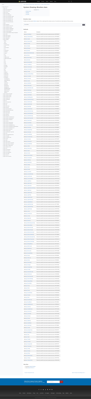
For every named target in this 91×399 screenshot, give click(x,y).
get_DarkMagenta (29, 97)
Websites (51, 1)
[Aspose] (22, 1)
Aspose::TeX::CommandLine (7, 9)
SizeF (5, 70)
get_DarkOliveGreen (29, 99)
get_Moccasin (28, 250)
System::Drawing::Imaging (7, 95)
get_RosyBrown (28, 299)
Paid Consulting (58, 393)
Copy (83, 24)
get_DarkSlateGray (29, 115)
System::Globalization (6, 99)
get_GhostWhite (28, 143)
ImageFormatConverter (7, 58)
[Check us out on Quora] (47, 389)
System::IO (5, 100)
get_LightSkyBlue (29, 201)
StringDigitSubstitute (7, 88)
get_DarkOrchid (28, 104)
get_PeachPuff (28, 283)
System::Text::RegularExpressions (8, 134)
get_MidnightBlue (29, 243)
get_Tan (27, 334)
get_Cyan (27, 80)
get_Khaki (27, 169)
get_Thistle (28, 339)
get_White (27, 353)
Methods (27, 12)
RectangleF (6, 66)
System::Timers (5, 138)
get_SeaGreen (28, 311)
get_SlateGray (28, 325)
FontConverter (6, 50)
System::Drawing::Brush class (29, 372)
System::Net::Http (6, 107)
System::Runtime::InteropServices (8, 118)
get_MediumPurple (29, 229)
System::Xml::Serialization (7, 152)
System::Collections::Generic (7, 27)
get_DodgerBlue (29, 129)
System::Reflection (6, 114)
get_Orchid (28, 269)
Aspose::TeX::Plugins (6, 13)
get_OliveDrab (28, 262)
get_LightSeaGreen (29, 199)
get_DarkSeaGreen (29, 111)
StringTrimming (6, 91)
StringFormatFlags (7, 89)
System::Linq (5, 103)
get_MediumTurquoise (30, 239)
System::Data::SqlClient (6, 36)
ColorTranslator (6, 47)
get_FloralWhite (28, 134)
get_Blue (27, 55)
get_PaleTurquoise (29, 276)
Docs (37, 393)
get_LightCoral (28, 183)
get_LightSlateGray (29, 204)
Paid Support (53, 393)
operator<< (5, 92)
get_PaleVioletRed (29, 278)
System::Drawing (5, 39)
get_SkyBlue (28, 320)
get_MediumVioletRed (30, 241)
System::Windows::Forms (7, 146)
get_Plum (27, 290)
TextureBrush (6, 77)
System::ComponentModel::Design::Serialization (10, 32)
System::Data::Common (7, 35)
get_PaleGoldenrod (29, 271)
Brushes (5, 43)
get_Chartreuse (28, 66)
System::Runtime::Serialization (8, 119)
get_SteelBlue (28, 332)
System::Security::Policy (7, 130)
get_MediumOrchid (29, 227)
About (55, 1)
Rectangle (5, 65)
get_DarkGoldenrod (29, 87)
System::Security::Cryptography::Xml (8, 127)
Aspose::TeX (5, 8)
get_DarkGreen (28, 92)
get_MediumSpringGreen (30, 236)
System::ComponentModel (7, 31)
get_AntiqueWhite (29, 36)
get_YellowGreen (29, 360)
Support (47, 1)
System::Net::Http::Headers (7, 108)
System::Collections (6, 24)
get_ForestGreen (29, 136)
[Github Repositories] (49, 389)
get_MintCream (28, 246)
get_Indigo (28, 164)
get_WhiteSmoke (29, 355)
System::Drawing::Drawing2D (7, 93)
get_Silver (27, 318)
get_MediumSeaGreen (30, 232)
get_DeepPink (28, 122)
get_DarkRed (28, 106)
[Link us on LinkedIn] (43, 389)
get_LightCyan (28, 185)
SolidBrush (35, 21)
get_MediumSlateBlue (29, 234)
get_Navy (27, 255)
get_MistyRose (28, 248)
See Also (27, 14)
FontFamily (6, 51)
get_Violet (27, 348)
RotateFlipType (6, 85)
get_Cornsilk (28, 76)
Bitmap (5, 40)
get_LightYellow (28, 208)
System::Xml (5, 148)
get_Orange (28, 264)
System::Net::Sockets (6, 112)
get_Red (27, 297)
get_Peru (27, 285)
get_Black (27, 50)
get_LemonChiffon (29, 178)
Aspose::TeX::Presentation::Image (8, 16)
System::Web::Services (6, 141)
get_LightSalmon (29, 197)
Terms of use (52, 397)
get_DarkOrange (29, 101)
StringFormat (6, 73)
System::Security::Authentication (8, 122)
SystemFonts (6, 76)
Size (4, 69)
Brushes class (28, 11)
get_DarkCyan (28, 85)
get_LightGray (28, 190)
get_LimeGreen (28, 213)
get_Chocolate (28, 69)
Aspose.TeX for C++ (5, 6)
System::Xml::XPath (6, 153)
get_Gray (27, 150)
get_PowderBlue (29, 292)
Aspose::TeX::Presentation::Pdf (8, 17)
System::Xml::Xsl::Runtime (7, 156)
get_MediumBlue (29, 225)
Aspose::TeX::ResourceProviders (8, 21)
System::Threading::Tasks (7, 137)
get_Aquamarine (29, 41)
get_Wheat (28, 350)
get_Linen (27, 215)
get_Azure (27, 43)
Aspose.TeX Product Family (30, 4)
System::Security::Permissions (7, 129)
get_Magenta (28, 218)
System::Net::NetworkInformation (8, 110)
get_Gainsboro (28, 141)
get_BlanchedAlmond (29, 52)
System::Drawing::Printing (7, 96)
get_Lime (27, 211)
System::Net (5, 104)
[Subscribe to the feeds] (52, 389)
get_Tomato (28, 341)
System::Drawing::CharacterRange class (78, 372)
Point (5, 62)
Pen (4, 59)
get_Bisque (28, 48)
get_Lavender (28, 171)
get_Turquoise (28, 346)
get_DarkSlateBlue (29, 113)
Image (5, 55)
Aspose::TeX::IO (5, 12)
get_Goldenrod (28, 148)
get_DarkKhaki (28, 94)
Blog (63, 393)
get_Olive (27, 260)
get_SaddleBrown (29, 304)
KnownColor (6, 84)
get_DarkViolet (28, 120)
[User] (69, 1)
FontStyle (5, 81)
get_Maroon (28, 220)
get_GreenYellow (29, 155)
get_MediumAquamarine (30, 222)
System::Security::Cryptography (8, 123)
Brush (5, 42)
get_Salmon (28, 306)
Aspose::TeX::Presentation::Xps (8, 20)
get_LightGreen (28, 192)
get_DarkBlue (28, 83)
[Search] (71, 1)
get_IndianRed (28, 162)
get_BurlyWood (28, 62)
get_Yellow (28, 357)
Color (5, 46)
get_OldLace (28, 257)
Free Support (47, 393)
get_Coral (27, 71)
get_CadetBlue (28, 64)
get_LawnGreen (28, 176)
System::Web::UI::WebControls (8, 145)
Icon (4, 54)
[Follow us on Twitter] (41, 389)
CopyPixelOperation (7, 80)
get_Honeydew (28, 157)
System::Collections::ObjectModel (8, 28)
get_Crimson (28, 78)
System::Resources (6, 115)
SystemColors (6, 74)
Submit (61, 381)
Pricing (34, 393)
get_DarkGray (28, 90)
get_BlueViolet (28, 57)
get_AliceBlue (28, 34)
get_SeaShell (28, 313)
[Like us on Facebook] (39, 389)
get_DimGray (28, 127)
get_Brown (28, 59)
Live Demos (42, 393)
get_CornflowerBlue (29, 73)
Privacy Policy (48, 397)
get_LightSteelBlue (29, 206)
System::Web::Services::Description (8, 142)
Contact (55, 397)
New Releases (29, 393)
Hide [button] (38, 9)
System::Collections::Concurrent (8, 25)
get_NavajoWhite (29, 253)
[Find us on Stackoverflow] (45, 389)
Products (38, 1)
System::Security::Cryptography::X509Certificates (10, 126)
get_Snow (27, 327)
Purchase (42, 1)
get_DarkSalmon (29, 108)
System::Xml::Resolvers (6, 149)
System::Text (5, 133)
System (4, 23)
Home (24, 4)
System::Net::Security (6, 111)
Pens (5, 61)
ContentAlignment (6, 78)
